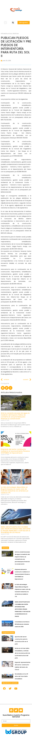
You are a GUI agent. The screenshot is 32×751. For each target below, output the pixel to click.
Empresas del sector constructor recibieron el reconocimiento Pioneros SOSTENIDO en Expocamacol (15, 451)
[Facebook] (4, 688)
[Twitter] (10, 688)
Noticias (16, 34)
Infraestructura (6, 34)
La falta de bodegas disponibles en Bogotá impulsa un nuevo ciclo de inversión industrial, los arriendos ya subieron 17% (14, 490)
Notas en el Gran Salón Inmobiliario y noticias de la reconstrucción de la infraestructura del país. (22, 653)
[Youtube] (15, 688)
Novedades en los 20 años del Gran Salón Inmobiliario (21, 676)
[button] (5, 22)
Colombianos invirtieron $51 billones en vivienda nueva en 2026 (22, 624)
